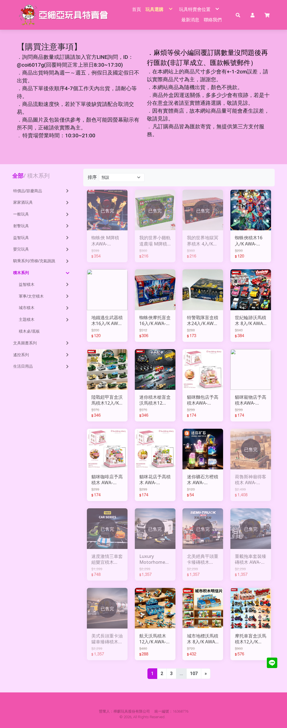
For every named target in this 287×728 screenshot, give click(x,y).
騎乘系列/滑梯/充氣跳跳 (34, 261)
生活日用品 (23, 366)
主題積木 (26, 319)
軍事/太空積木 (31, 296)
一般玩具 (21, 214)
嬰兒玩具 (21, 249)
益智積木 (26, 284)
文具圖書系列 (25, 343)
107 (194, 673)
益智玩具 (21, 237)
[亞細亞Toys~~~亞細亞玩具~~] (65, 15)
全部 (18, 175)
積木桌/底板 (29, 331)
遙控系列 (21, 355)
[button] (238, 15)
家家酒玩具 (23, 202)
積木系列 (21, 272)
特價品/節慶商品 (27, 191)
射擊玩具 (21, 226)
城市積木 (26, 307)
